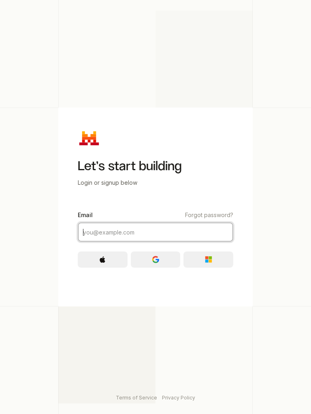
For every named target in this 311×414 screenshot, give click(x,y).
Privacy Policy (178, 398)
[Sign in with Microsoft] (208, 259)
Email (155, 214)
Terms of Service (136, 398)
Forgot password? (209, 214)
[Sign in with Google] (156, 259)
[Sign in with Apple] (103, 259)
